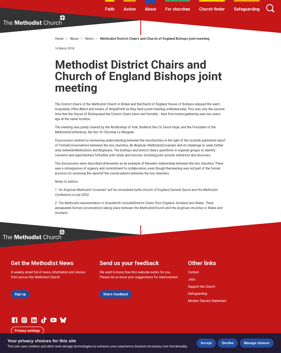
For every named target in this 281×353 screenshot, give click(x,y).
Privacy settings (27, 331)
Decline (228, 343)
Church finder (212, 9)
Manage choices (256, 343)
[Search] (270, 8)
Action (129, 9)
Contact (193, 272)
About (150, 9)
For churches (177, 9)
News (89, 39)
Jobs (191, 279)
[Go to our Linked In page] (34, 320)
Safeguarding (247, 9)
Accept (206, 343)
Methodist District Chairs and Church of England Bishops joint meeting (154, 39)
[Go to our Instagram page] (24, 320)
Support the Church (201, 287)
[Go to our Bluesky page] (63, 320)
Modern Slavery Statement (207, 301)
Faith (109, 9)
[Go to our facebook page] (14, 320)
